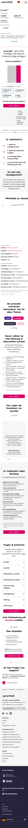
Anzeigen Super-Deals (8, 732)
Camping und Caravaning (14, 250)
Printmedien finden (14, 656)
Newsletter (5, 758)
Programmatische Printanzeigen (11, 742)
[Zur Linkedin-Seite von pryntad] (11, 713)
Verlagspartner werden (8, 725)
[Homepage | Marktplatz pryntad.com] (6, 2)
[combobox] (19, 2)
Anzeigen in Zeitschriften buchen (11, 737)
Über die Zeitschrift (14, 130)
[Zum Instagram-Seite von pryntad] (7, 713)
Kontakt (4, 720)
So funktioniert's (5, 130)
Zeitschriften (12, 689)
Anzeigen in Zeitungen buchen (10, 734)
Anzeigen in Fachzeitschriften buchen (12, 739)
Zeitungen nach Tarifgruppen (10, 747)
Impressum (5, 809)
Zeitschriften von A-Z (8, 744)
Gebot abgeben (14, 135)
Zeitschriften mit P (21, 689)
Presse (4, 761)
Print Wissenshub (7, 753)
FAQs (3, 723)
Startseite (4, 689)
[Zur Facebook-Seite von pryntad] (3, 713)
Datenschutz (5, 806)
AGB (3, 804)
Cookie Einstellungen (7, 811)
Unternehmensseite (7, 756)
